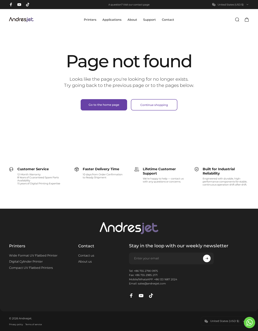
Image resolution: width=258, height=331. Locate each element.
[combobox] (230, 4)
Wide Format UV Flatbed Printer (33, 255)
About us (85, 261)
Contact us (86, 255)
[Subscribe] (207, 258)
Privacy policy (16, 324)
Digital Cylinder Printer (26, 261)
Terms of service (33, 324)
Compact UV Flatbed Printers (31, 268)
